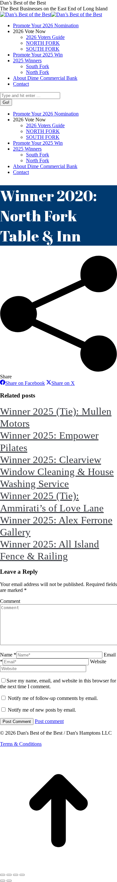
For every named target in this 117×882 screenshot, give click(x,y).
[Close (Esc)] (2, 875)
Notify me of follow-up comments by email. (53, 698)
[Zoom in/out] (22, 875)
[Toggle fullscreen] (15, 875)
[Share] (9, 875)
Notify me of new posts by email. (42, 710)
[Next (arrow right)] (9, 881)
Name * (8, 654)
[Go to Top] (58, 867)
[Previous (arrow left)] (2, 881)
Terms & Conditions (21, 744)
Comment (10, 601)
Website (98, 661)
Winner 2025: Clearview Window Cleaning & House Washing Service (57, 471)
